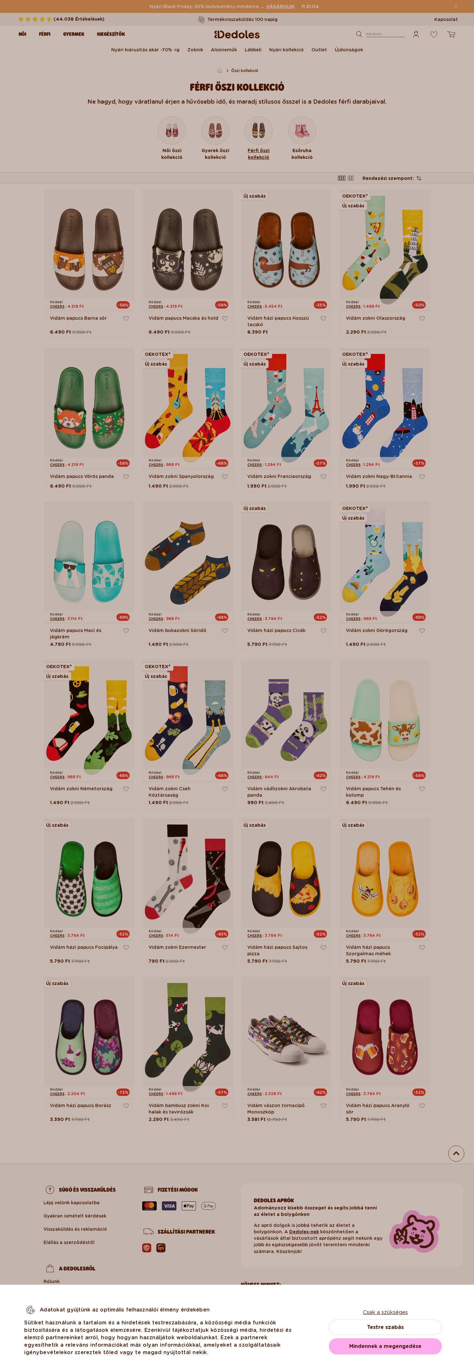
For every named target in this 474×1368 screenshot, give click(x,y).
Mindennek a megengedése (385, 1346)
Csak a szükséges (385, 1312)
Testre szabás (385, 1327)
